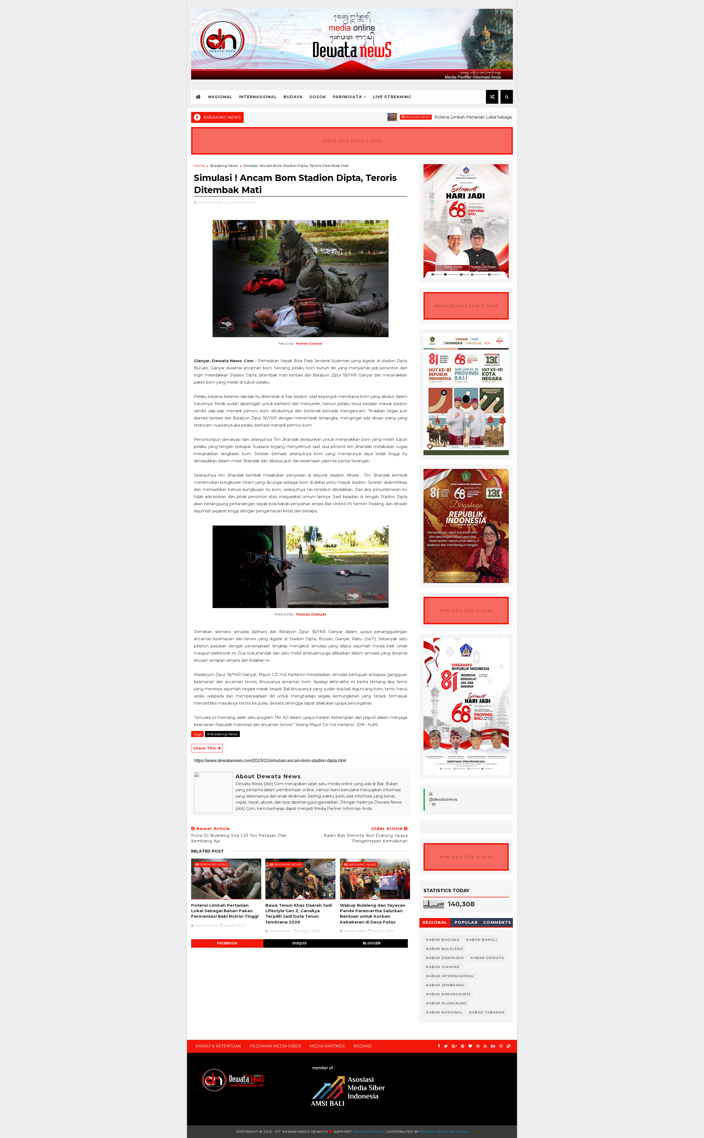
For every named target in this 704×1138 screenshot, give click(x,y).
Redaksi (362, 1046)
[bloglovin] (470, 1046)
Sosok (317, 96)
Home (199, 165)
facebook (227, 943)
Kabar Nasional (444, 1012)
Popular (466, 922)
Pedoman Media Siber (275, 1046)
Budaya (293, 96)
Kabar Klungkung (446, 1003)
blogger (372, 943)
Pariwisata (347, 96)
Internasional (258, 96)
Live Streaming (392, 96)
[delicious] (508, 1046)
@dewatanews (443, 799)
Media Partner (327, 1046)
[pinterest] (463, 1046)
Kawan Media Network (444, 1131)
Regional (435, 922)
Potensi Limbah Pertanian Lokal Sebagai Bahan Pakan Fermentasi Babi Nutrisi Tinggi (478, 117)
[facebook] (438, 1046)
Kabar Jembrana (445, 985)
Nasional (220, 96)
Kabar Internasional (450, 976)
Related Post (207, 851)
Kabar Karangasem (448, 994)
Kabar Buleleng (444, 949)
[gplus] (454, 1046)
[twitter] (446, 1046)
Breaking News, (243, 202)
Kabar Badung (443, 940)
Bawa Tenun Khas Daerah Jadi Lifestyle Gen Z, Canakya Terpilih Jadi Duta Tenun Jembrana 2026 (298, 914)
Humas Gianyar (309, 343)
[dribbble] (478, 1046)
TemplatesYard (369, 1131)
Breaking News (379, 117)
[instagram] (501, 1046)
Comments (497, 922)
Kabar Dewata (487, 958)
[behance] (493, 1046)
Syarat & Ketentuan (218, 1046)
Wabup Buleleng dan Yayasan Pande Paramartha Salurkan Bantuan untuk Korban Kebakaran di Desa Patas (372, 914)
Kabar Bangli (481, 940)
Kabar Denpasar (445, 958)
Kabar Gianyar (443, 967)
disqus (299, 943)
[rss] (485, 1046)
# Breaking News (222, 734)
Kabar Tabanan (487, 1012)
